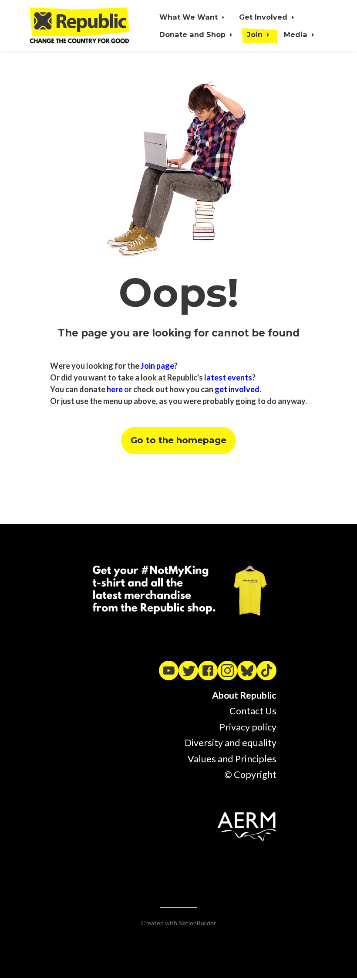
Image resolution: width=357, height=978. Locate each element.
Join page (157, 365)
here (115, 389)
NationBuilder (197, 923)
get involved (237, 389)
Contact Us (252, 711)
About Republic (244, 695)
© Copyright (250, 774)
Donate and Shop (193, 34)
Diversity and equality (230, 742)
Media (297, 34)
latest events (228, 377)
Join (256, 34)
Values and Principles (232, 758)
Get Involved (264, 17)
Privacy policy (247, 727)
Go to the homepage (178, 440)
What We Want (189, 17)
